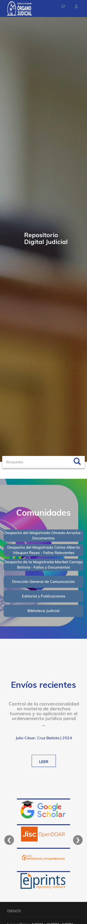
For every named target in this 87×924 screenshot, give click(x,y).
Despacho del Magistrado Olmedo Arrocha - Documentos (43, 535)
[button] (63, 6)
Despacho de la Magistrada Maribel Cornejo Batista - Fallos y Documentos (43, 564)
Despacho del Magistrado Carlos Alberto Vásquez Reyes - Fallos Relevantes (43, 550)
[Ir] (77, 462)
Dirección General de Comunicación (43, 581)
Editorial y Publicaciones (43, 596)
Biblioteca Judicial (43, 610)
